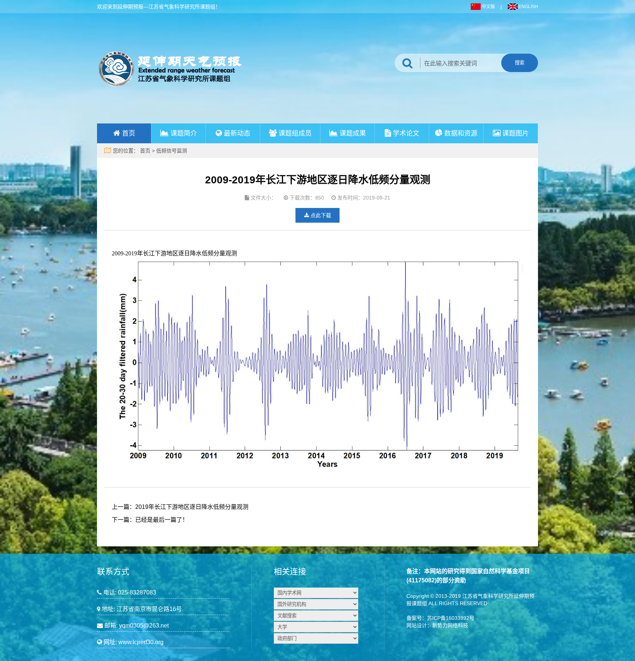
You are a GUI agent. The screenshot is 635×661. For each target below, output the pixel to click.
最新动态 (237, 133)
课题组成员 (295, 133)
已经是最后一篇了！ (161, 520)
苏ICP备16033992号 (450, 618)
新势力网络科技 (450, 625)
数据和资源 (460, 133)
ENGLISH (528, 6)
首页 (128, 133)
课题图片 (515, 133)
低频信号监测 (171, 151)
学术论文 (406, 133)
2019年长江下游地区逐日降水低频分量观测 (191, 507)
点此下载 (320, 215)
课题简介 (184, 133)
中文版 (488, 6)
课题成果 (353, 133)
